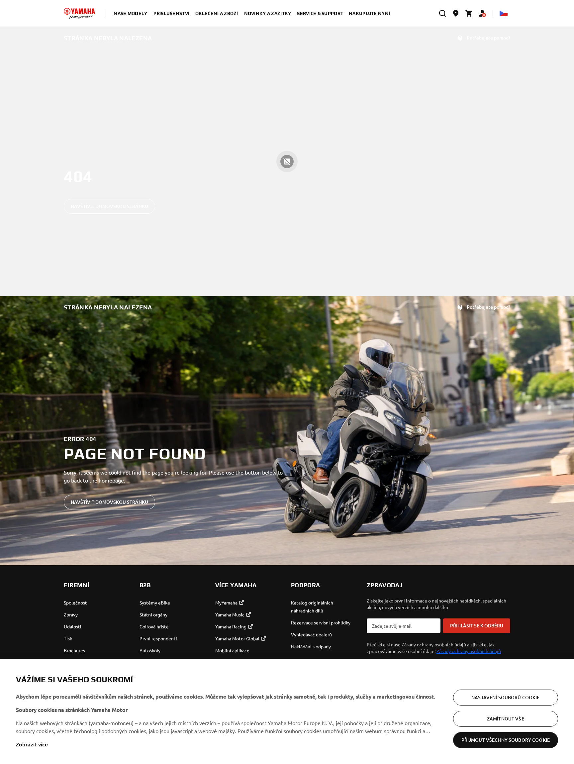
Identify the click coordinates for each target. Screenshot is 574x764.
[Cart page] (469, 13)
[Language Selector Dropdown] (503, 13)
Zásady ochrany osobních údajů (468, 651)
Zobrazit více (32, 744)
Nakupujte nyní (369, 13)
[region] (287, 711)
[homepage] (79, 13)
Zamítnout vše (505, 718)
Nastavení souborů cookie (505, 697)
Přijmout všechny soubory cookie (505, 740)
